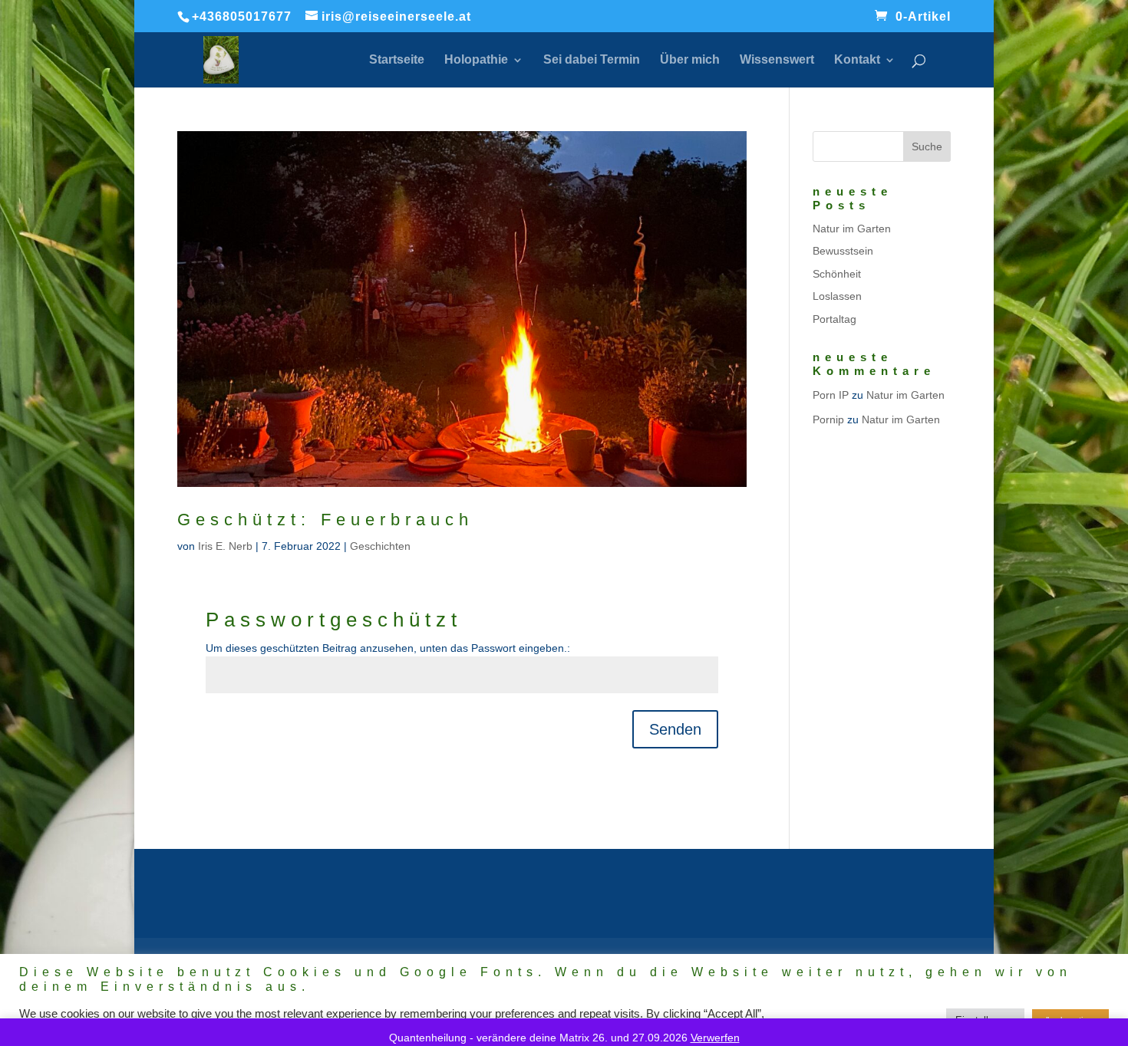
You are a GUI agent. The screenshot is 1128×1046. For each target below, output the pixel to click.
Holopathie (476, 60)
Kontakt (857, 60)
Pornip (828, 419)
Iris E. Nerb (225, 546)
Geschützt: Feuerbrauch (325, 519)
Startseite (396, 60)
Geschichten (380, 546)
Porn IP (831, 395)
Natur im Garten (852, 228)
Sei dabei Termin (591, 60)
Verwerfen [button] (715, 1037)
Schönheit (837, 274)
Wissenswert (777, 60)
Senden (675, 729)
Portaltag (834, 319)
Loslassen (837, 296)
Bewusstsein (843, 251)
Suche (927, 146)
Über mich (690, 60)
